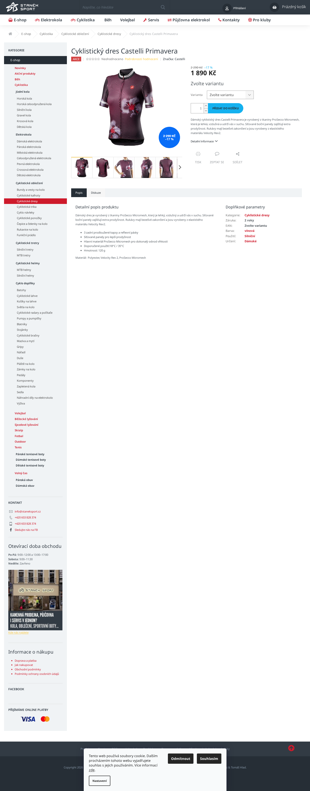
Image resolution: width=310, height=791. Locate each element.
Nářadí (21, 352)
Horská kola (24, 98)
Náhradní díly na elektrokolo (35, 398)
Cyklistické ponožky (29, 218)
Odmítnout (180, 758)
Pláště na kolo (26, 364)
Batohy (21, 290)
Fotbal (19, 436)
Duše (20, 358)
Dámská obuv (25, 486)
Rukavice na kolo (27, 229)
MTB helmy (24, 270)
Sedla (20, 392)
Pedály (21, 375)
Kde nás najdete (18, 632)
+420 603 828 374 (25, 517)
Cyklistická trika (26, 207)
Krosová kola (25, 121)
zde (92, 770)
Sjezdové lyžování (26, 425)
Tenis (18, 447)
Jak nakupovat (24, 665)
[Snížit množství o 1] (206, 110)
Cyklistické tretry (27, 243)
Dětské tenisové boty (30, 465)
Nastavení (99, 781)
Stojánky (22, 330)
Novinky (20, 68)
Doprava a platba (25, 661)
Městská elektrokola (29, 152)
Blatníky (22, 324)
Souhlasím (209, 758)
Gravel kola (24, 115)
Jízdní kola (23, 92)
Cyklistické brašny (28, 335)
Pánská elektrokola (29, 147)
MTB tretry (23, 255)
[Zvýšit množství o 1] (206, 105)
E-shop (15, 60)
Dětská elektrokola (28, 175)
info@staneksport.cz (28, 511)
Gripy (20, 347)
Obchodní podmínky (28, 669)
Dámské (251, 241)
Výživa (21, 403)
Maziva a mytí (25, 341)
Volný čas (21, 473)
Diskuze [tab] (96, 193)
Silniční (250, 236)
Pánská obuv (24, 480)
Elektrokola (24, 134)
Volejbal (20, 413)
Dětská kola (24, 127)
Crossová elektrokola (30, 170)
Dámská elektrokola (29, 141)
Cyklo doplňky (25, 283)
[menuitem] (17, 19)
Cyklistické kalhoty (28, 195)
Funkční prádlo (26, 235)
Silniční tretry (25, 249)
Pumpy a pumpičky (29, 318)
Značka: (174, 59)
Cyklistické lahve (27, 296)
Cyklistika (21, 85)
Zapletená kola (26, 386)
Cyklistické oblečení (29, 183)
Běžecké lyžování (26, 419)
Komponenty (25, 381)
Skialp (19, 430)
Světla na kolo (26, 307)
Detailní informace (202, 141)
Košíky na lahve (26, 301)
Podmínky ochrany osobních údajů (37, 674)
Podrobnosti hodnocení (141, 59)
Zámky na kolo (26, 369)
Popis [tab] (78, 193)
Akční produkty (25, 73)
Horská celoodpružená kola (34, 104)
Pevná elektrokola (28, 164)
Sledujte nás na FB (26, 530)
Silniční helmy (25, 275)
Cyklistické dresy (27, 201)
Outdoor (20, 441)
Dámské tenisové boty (31, 460)
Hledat (163, 7)
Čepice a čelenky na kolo (32, 224)
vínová (249, 231)
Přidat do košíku (225, 108)
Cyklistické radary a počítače (34, 313)
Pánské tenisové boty (30, 454)
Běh (17, 79)
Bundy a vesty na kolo (31, 190)
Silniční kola (24, 110)
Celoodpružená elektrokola (34, 158)
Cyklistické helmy (28, 263)
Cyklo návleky (25, 212)
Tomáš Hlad (238, 767)
